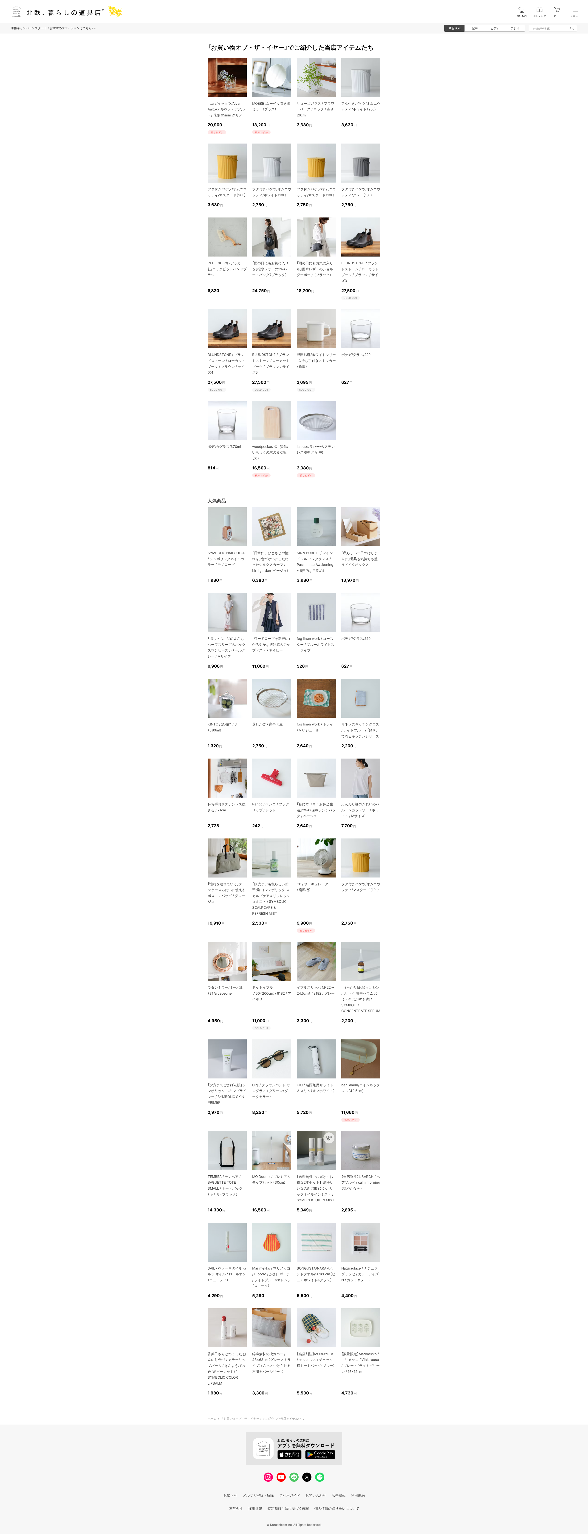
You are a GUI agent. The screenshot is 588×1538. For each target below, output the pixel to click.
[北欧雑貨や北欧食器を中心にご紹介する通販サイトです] (64, 11)
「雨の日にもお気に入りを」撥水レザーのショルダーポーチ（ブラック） (315, 269)
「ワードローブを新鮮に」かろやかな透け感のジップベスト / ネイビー (271, 644)
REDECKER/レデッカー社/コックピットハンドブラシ (227, 269)
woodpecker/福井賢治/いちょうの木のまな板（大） (270, 452)
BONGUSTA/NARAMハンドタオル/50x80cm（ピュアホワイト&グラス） (316, 1274)
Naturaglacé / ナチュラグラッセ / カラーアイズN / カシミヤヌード (360, 1274)
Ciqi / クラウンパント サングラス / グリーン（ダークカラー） (271, 1091)
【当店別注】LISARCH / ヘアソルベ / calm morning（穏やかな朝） (360, 1182)
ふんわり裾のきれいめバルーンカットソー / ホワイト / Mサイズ (360, 810)
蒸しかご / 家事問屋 (267, 724)
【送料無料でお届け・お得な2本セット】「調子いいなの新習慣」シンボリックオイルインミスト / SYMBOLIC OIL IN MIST (315, 1188)
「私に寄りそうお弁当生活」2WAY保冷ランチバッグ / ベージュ (316, 810)
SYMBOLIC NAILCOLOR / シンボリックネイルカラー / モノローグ (227, 559)
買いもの (522, 15)
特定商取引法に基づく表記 (288, 1508)
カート (557, 15)
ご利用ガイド (289, 1495)
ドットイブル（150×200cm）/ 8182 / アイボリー (271, 993)
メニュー (575, 15)
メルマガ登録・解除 (258, 1495)
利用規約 (358, 1495)
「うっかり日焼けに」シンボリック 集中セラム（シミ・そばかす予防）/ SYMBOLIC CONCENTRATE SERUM (360, 999)
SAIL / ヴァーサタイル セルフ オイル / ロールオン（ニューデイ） (227, 1274)
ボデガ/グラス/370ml (224, 446)
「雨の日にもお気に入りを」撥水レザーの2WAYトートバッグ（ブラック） (271, 269)
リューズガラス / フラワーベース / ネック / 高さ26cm (315, 109)
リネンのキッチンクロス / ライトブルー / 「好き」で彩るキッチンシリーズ (360, 730)
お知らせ (230, 1495)
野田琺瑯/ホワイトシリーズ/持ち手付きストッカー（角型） (316, 361)
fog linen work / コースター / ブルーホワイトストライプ (315, 644)
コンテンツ (539, 15)
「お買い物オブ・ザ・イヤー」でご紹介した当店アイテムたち (262, 1418)
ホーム (212, 1418)
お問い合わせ (315, 1495)
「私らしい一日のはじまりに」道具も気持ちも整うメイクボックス (359, 559)
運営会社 (236, 1508)
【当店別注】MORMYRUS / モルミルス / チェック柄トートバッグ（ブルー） (316, 1360)
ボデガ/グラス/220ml (357, 355)
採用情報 (255, 1508)
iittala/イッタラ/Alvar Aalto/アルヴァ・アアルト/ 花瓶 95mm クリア (226, 109)
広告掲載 (338, 1495)
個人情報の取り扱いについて (336, 1508)
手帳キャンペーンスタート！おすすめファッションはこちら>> (53, 28)
